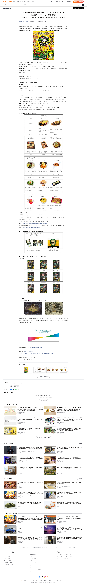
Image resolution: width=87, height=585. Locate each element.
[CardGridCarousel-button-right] (67, 370)
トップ (4, 547)
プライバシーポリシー (48, 580)
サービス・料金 (7, 556)
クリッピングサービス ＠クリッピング (64, 554)
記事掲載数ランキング (8, 562)
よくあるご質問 (33, 562)
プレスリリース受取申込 (35, 567)
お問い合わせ (43, 400)
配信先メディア (7, 558)
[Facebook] (11, 389)
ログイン (32, 556)
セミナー (32, 571)
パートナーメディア (8, 560)
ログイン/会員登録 (79, 1)
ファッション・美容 (22, 4)
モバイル (49, 4)
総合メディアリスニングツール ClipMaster (65, 556)
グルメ (12, 4)
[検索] (83, 5)
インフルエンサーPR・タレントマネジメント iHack (67, 560)
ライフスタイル (30, 4)
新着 (5, 4)
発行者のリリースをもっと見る (43, 437)
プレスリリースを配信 (55, 1)
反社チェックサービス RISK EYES (64, 564)
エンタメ (8, 4)
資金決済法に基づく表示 (59, 580)
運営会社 (24, 580)
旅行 (16, 4)
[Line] (16, 389)
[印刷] (18, 389)
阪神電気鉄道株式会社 (23, 21)
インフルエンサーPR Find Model (63, 558)
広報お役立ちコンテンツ (9, 564)
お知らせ (32, 564)
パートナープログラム (32, 580)
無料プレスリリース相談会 (35, 569)
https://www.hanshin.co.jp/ (36, 347)
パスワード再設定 (33, 558)
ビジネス (40, 4)
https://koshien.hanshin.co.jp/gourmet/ (31, 227)
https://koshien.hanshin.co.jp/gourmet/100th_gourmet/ (35, 223)
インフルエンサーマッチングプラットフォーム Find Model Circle (70, 562)
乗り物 (53, 4)
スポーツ (36, 4)
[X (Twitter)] (13, 389)
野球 (11, 386)
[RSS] (47, 577)
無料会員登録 (33, 554)
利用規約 (40, 580)
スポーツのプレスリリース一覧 (14, 547)
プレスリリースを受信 (66, 1)
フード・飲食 (18, 383)
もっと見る (79, 443)
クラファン (57, 4)
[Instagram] (45, 577)
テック (44, 4)
